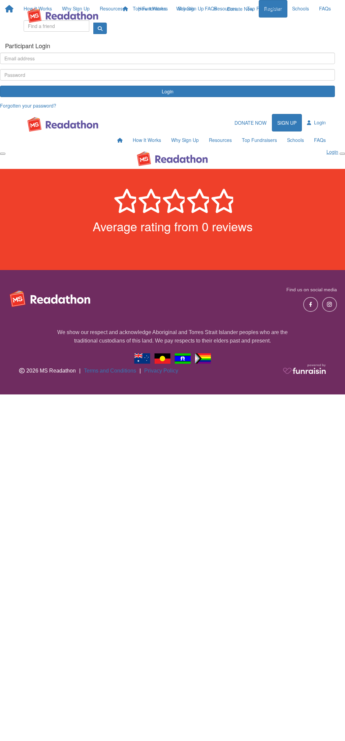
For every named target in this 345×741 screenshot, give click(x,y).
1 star (124, 199)
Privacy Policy (161, 371)
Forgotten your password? (28, 105)
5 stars (221, 199)
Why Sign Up (190, 8)
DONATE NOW (250, 122)
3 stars (172, 199)
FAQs (325, 8)
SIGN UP (286, 122)
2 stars (148, 199)
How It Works (147, 140)
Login (168, 91)
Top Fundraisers (264, 8)
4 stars (197, 199)
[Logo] (63, 15)
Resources (225, 8)
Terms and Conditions (110, 371)
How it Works (152, 8)
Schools (300, 8)
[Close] (342, 154)
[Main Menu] (2, 154)
